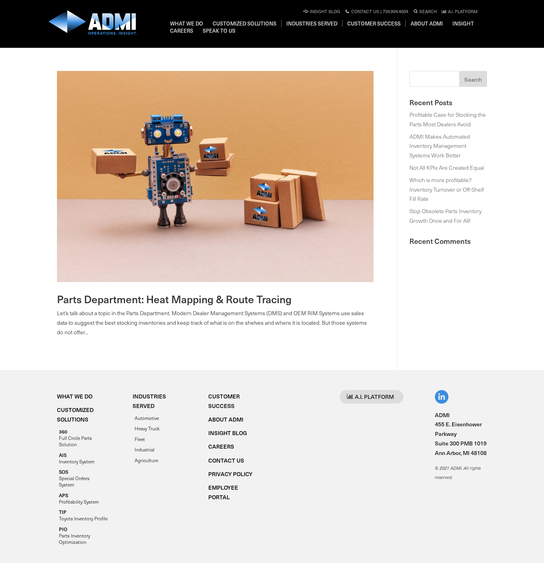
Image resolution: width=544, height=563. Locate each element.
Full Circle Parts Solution (75, 438)
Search (427, 11)
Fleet (140, 439)
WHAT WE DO (74, 396)
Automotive (147, 418)
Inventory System (76, 458)
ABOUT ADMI (225, 419)
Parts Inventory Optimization (74, 535)
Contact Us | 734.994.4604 (379, 11)
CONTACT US (226, 460)
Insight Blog (324, 11)
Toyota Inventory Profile (83, 515)
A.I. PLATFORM (462, 11)
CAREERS (221, 446)
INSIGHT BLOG (227, 433)
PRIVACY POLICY (230, 474)
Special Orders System (74, 478)
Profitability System (79, 498)
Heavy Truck (147, 428)
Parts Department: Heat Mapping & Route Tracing (174, 299)
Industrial (145, 449)
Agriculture (146, 460)
